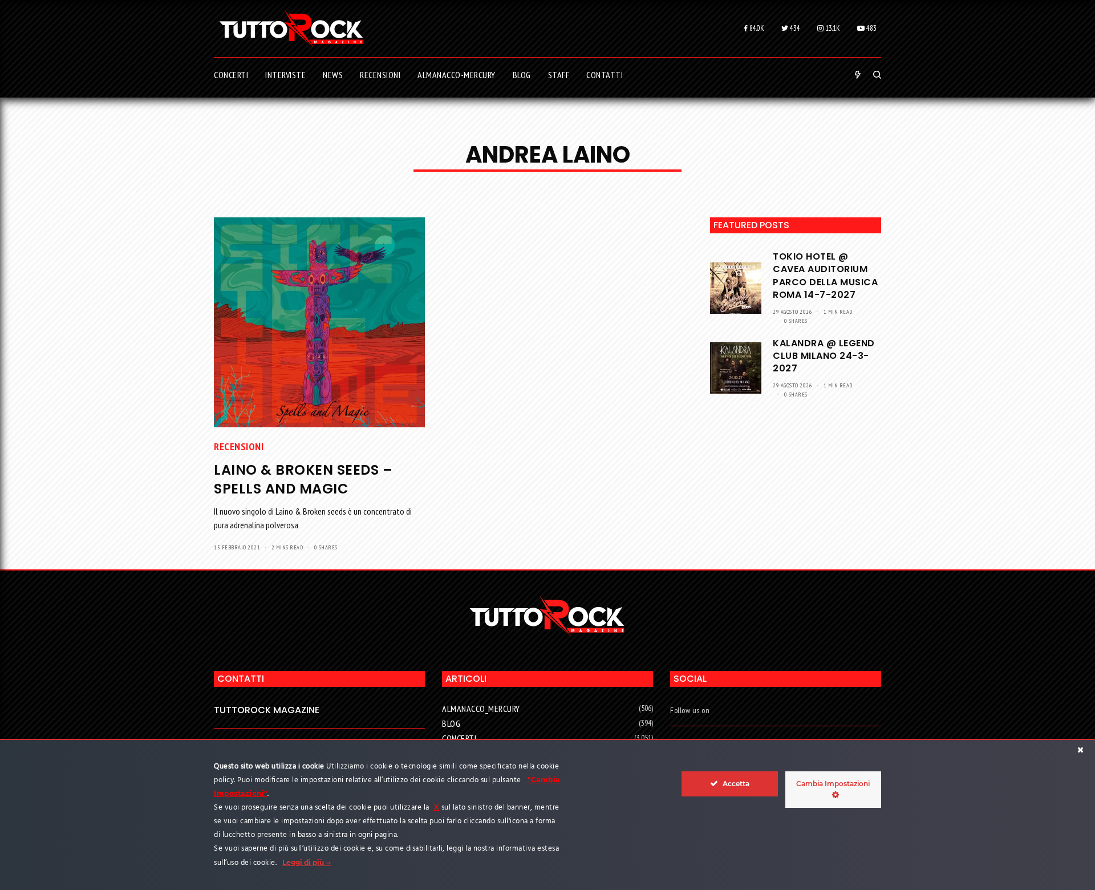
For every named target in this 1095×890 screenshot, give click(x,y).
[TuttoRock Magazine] (291, 28)
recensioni (238, 446)
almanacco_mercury (481, 708)
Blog (451, 723)
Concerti (459, 738)
